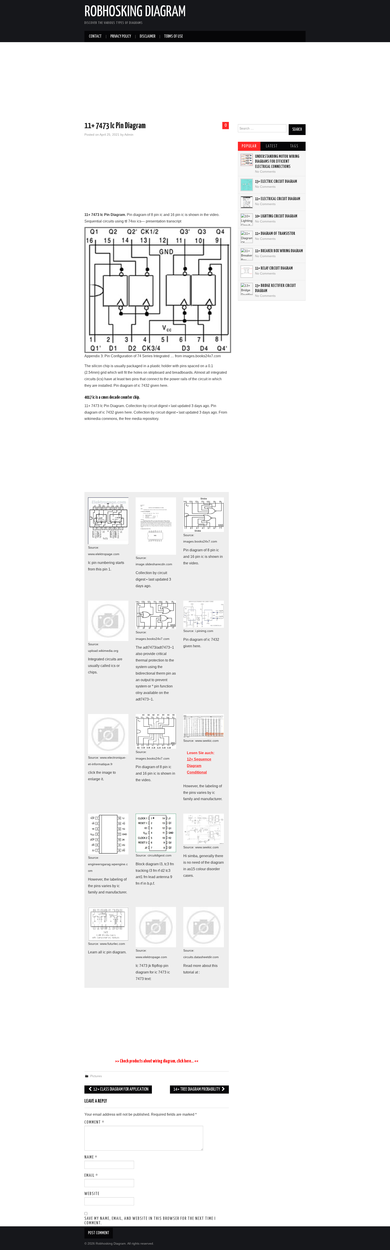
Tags (294, 146)
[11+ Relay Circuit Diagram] (246, 271)
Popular (249, 146)
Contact (95, 36)
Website (92, 1194)
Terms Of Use (173, 36)
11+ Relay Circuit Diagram (274, 268)
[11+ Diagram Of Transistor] (246, 237)
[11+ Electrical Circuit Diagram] (246, 202)
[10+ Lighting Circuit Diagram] (246, 219)
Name (91, 1157)
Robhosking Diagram (135, 12)
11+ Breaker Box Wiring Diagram (279, 251)
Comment (94, 1122)
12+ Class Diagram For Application (121, 1089)
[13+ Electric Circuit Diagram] (246, 184)
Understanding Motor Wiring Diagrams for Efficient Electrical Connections (277, 162)
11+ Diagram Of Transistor (275, 234)
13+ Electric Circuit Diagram (276, 182)
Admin (128, 134)
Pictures (96, 1076)
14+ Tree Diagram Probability (197, 1089)
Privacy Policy (120, 36)
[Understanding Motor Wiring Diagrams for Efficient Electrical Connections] (246, 159)
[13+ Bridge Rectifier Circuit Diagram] (246, 289)
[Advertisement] (195, 82)
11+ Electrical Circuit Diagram (277, 199)
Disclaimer (147, 36)
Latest (272, 146)
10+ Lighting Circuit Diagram (276, 216)
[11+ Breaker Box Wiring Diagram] (246, 254)
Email (91, 1176)
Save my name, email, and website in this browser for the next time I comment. (150, 1221)
